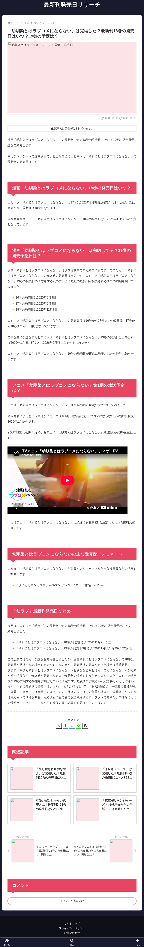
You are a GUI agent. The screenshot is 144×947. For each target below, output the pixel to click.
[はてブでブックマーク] (72, 726)
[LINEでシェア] (78, 726)
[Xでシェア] (59, 726)
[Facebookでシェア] (65, 726)
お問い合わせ (72, 932)
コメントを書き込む (72, 900)
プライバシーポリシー (72, 928)
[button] (85, 726)
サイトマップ (72, 923)
